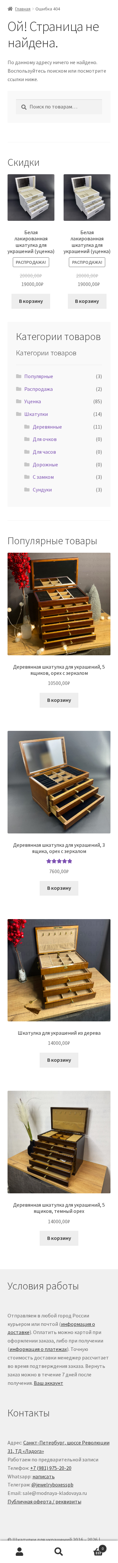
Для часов (44, 451)
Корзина (91, 1546)
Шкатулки (36, 414)
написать (43, 1476)
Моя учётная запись (19, 1552)
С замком (43, 477)
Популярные (38, 376)
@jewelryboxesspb (52, 1484)
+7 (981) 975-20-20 (50, 1468)
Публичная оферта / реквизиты (44, 1501)
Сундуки (42, 489)
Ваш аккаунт (48, 1383)
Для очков (45, 439)
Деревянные (47, 426)
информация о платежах (38, 1349)
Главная (22, 9)
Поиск (59, 1552)
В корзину (31, 301)
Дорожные (45, 464)
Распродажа (38, 389)
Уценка (32, 401)
